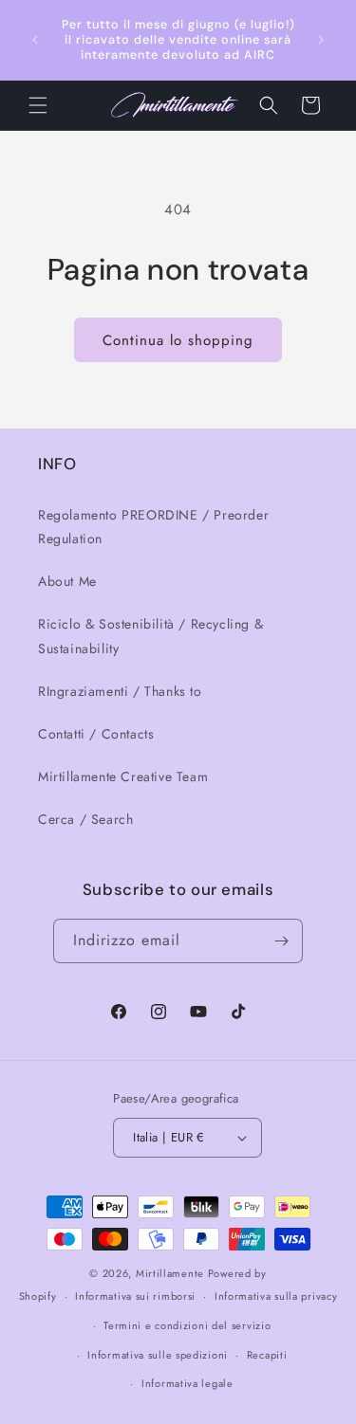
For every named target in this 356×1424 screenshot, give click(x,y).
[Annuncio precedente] (35, 40)
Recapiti (267, 1354)
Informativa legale (187, 1383)
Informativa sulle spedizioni (157, 1354)
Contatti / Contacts (96, 733)
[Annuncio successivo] (321, 40)
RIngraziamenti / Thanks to (120, 691)
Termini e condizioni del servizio (187, 1325)
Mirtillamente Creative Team (123, 776)
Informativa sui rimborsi (135, 1296)
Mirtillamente (170, 1273)
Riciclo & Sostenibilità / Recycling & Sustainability (150, 635)
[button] (38, 105)
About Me (67, 581)
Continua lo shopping (178, 340)
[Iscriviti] (281, 941)
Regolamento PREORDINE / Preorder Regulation (153, 526)
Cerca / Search (85, 819)
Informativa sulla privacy (276, 1296)
